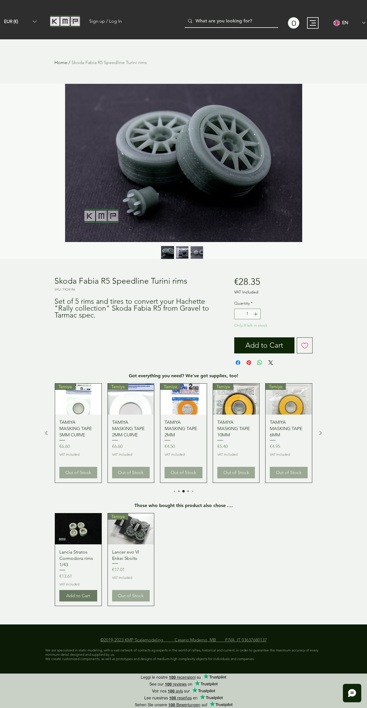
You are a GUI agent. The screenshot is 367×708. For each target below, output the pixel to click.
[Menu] (313, 23)
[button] (20, 22)
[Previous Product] (46, 433)
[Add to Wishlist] (305, 345)
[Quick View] (78, 528)
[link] (293, 23)
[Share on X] (270, 362)
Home (60, 62)
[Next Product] (320, 433)
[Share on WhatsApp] (259, 362)
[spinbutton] (247, 314)
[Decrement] (238, 314)
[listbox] (20, 22)
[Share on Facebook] (238, 362)
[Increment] (256, 314)
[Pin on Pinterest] (248, 362)
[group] (183, 433)
